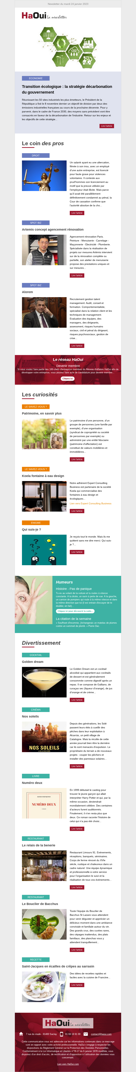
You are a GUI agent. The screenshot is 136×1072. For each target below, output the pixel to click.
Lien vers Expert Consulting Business (90, 503)
